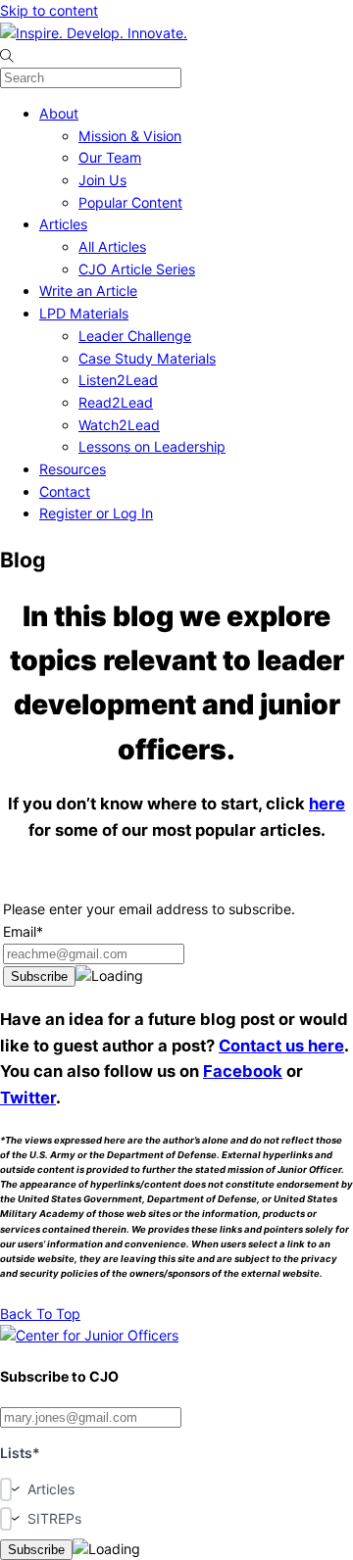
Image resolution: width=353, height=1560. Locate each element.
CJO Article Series (136, 269)
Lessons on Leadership (152, 446)
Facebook (242, 1071)
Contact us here (281, 1045)
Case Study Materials (147, 358)
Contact (64, 491)
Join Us (102, 179)
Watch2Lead (119, 424)
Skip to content (49, 10)
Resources (72, 469)
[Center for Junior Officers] (89, 1335)
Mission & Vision (129, 135)
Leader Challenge (134, 335)
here (327, 803)
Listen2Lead (118, 379)
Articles (63, 224)
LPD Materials (83, 313)
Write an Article (88, 290)
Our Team (109, 157)
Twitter (28, 1097)
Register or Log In (96, 513)
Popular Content (130, 202)
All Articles (112, 246)
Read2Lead (115, 402)
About (58, 113)
